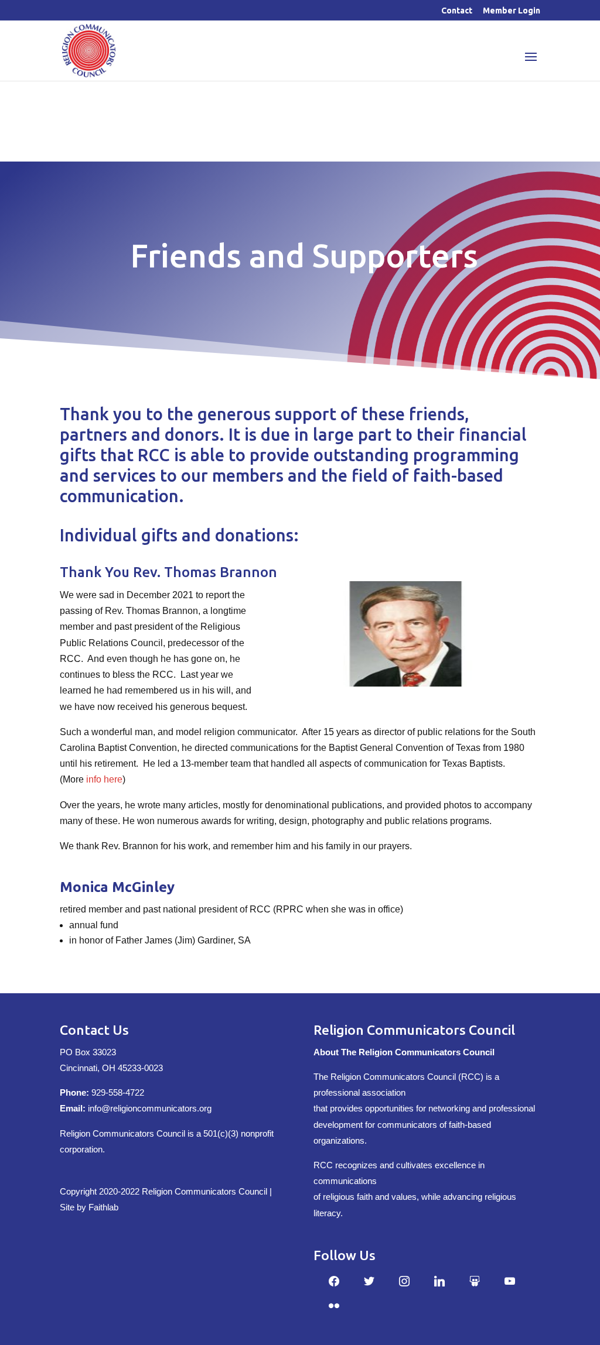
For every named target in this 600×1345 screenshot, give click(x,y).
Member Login (511, 10)
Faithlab (103, 1207)
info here (104, 779)
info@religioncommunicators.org (150, 1108)
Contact (456, 10)
